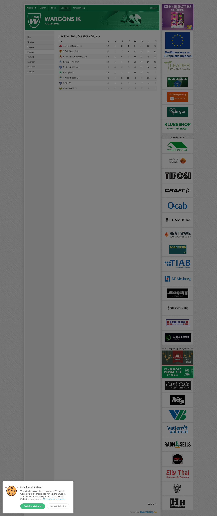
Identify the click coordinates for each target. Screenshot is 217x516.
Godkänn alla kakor (33, 506)
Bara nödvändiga (58, 506)
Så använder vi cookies (54, 499)
